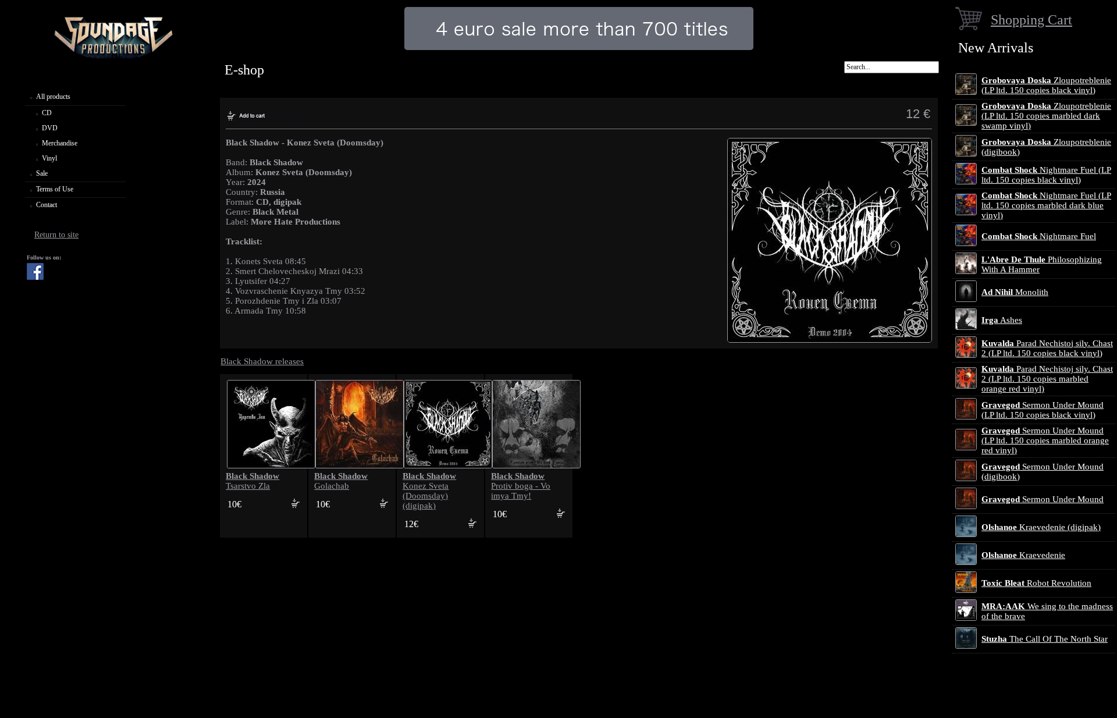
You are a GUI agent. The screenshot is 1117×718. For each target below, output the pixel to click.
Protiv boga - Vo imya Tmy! (520, 485)
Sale (42, 173)
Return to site (56, 234)
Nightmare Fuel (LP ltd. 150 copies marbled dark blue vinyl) (1046, 205)
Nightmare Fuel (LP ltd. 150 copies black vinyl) (1046, 174)
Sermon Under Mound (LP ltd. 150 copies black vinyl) (1042, 410)
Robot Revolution (1036, 583)
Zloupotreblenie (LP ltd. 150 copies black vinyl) (1046, 85)
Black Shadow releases (262, 361)
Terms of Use (54, 189)
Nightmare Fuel (1038, 236)
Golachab (341, 480)
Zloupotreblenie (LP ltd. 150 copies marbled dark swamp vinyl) (1046, 115)
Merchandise (59, 143)
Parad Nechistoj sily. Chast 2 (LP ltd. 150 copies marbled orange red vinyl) (1047, 378)
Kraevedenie (1023, 555)
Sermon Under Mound (1042, 499)
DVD (50, 128)
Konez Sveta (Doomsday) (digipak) (429, 490)
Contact (46, 205)
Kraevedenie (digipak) (1041, 527)
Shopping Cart (1031, 19)
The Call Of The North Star (1044, 639)
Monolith (1014, 292)
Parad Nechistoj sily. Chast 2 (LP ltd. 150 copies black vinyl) (1047, 348)
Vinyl (49, 158)
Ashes (1001, 320)
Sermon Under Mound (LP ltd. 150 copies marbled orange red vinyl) (1045, 440)
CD (47, 113)
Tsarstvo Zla (252, 480)
